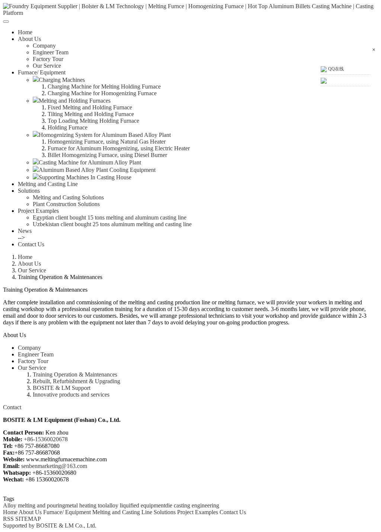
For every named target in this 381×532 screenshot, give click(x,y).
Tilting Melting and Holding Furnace (91, 114)
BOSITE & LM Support (61, 388)
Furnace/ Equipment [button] (41, 72)
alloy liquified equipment (136, 505)
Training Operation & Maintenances (75, 374)
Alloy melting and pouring (34, 505)
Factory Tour (48, 59)
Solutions (165, 512)
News (25, 231)
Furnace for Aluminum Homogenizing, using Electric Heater (119, 148)
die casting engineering (192, 505)
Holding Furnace (67, 127)
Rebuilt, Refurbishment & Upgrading (76, 381)
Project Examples (197, 512)
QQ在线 (336, 68)
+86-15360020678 (46, 439)
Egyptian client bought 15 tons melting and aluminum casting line (109, 217)
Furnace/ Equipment (67, 512)
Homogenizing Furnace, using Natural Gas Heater (107, 141)
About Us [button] (29, 39)
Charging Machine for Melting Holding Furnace (104, 86)
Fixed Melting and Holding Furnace (90, 107)
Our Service (47, 66)
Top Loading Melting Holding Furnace (93, 121)
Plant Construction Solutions (66, 204)
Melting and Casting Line (48, 184)
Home (25, 32)
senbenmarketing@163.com (54, 466)
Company (44, 45)
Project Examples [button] (38, 211)
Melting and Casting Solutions (68, 197)
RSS (8, 519)
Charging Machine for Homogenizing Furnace (102, 93)
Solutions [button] (29, 191)
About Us (29, 263)
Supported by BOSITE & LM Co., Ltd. (49, 525)
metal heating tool (86, 505)
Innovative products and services (71, 394)
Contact (12, 407)
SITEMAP (27, 519)
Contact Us (31, 244)
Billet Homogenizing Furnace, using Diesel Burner (107, 155)
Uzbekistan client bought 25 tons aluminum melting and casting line (112, 224)
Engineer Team (50, 52)
